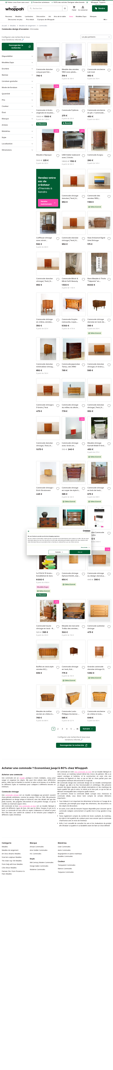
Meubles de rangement (27, 26)
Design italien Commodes (39, 866)
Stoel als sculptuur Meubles (12, 857)
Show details (84, 547)
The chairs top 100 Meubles (12, 861)
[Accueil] (14, 8)
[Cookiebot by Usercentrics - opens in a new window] (84, 531)
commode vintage (12, 795)
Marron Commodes (65, 869)
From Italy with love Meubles (12, 864)
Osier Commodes (64, 847)
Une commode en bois (27, 806)
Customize (58, 552)
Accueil (4, 26)
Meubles (13, 26)
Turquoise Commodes (66, 872)
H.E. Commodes (35, 854)
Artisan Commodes (37, 847)
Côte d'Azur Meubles (9, 868)
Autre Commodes (64, 850)
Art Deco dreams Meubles (11, 854)
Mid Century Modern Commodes (41, 862)
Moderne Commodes (37, 869)
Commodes (43, 26)
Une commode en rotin (82, 772)
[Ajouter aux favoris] (58, 70)
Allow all (80, 552)
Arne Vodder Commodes (38, 850)
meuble (22, 778)
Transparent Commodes (66, 865)
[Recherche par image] (64, 8)
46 (77, 729)
